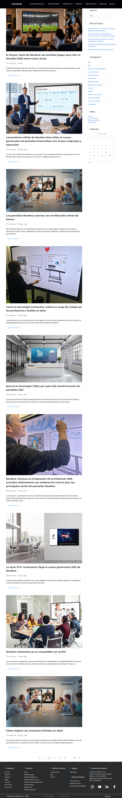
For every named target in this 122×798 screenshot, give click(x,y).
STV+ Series (8, 784)
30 (75, 758)
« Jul (89, 162)
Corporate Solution (93, 72)
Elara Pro (7, 774)
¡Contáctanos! (97, 780)
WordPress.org (92, 122)
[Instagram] (92, 786)
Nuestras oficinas (75, 783)
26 (102, 155)
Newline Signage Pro (30, 777)
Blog (21, 63)
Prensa (53, 777)
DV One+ (7, 782)
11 (98, 149)
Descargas (73, 772)
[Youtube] (99, 786)
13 (106, 149)
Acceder (90, 116)
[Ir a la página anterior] (40, 758)
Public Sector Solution (94, 101)
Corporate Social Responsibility (97, 68)
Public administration (94, 98)
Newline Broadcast (30, 789)
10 (94, 149)
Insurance (91, 88)
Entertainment (92, 78)
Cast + (26, 772)
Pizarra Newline (29, 784)
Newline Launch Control (31, 779)
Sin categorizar (92, 104)
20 (106, 152)
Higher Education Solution (95, 85)
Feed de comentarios (94, 120)
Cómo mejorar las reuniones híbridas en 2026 (34, 730)
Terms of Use (64, 796)
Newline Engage (29, 774)
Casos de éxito (55, 772)
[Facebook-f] (114, 786)
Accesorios (8, 787)
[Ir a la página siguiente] (79, 758)
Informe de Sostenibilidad (78, 786)
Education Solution (93, 75)
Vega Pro (7, 777)
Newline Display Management (33, 782)
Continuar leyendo (14, 75)
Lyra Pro (7, 772)
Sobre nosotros (74, 781)
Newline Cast (28, 787)
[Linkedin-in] (107, 786)
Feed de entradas (93, 118)
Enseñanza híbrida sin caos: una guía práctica (101, 49)
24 (94, 155)
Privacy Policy (49, 796)
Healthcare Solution (93, 81)
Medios (90, 91)
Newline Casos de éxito (94, 94)
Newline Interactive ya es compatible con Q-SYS (36, 651)
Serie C (7, 779)
